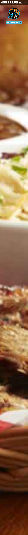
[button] (25, 2)
